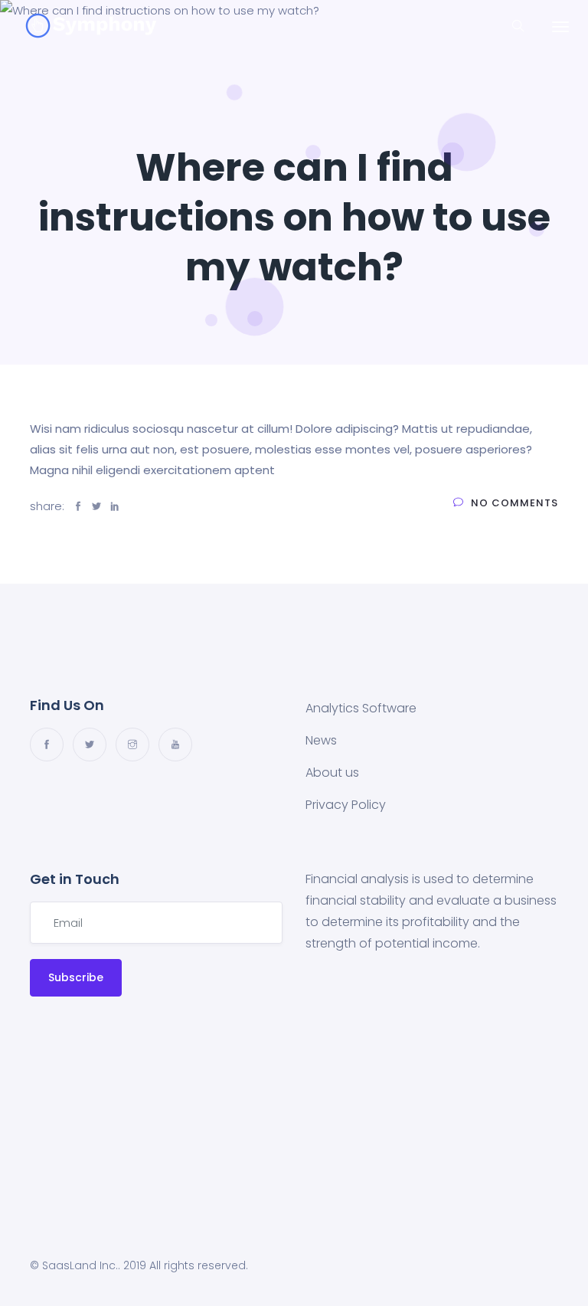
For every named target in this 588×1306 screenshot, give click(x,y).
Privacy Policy (345, 804)
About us (332, 772)
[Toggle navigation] (560, 27)
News (321, 740)
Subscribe (75, 977)
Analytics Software (360, 708)
